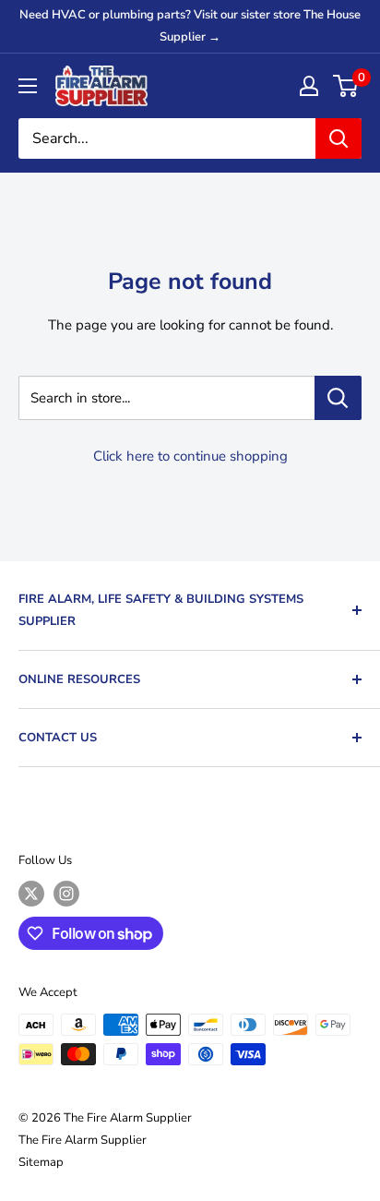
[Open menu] (27, 85)
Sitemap (41, 1162)
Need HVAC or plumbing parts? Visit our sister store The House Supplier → (190, 25)
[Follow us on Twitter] (31, 894)
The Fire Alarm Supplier (82, 1140)
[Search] (338, 138)
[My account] (309, 86)
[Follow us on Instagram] (66, 894)
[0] (346, 86)
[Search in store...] (338, 398)
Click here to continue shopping (190, 456)
